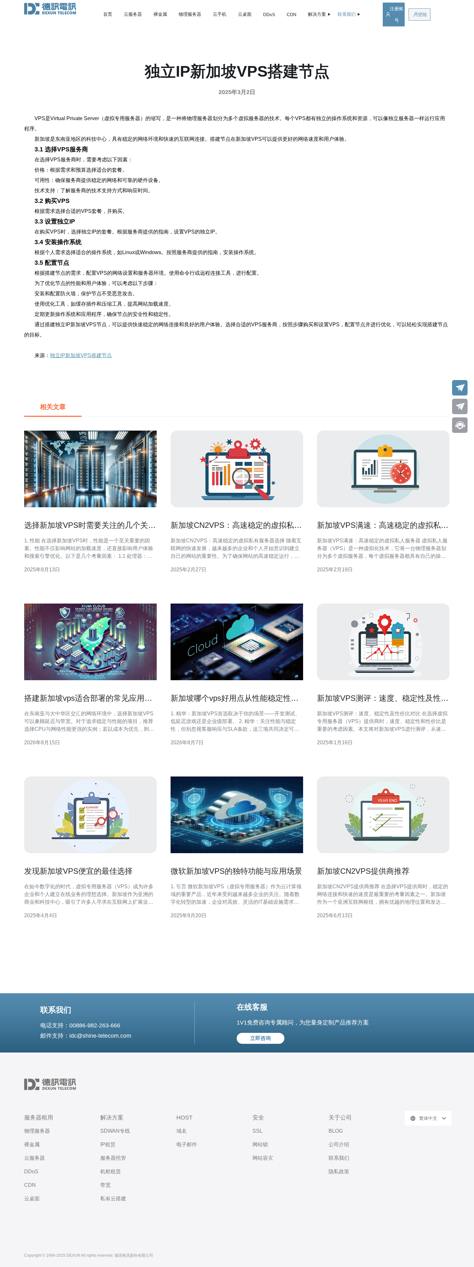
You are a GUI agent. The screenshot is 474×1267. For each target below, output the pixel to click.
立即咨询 (260, 1038)
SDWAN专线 (115, 1131)
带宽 (105, 1185)
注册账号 (396, 14)
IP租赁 (107, 1144)
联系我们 (339, 1158)
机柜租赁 (110, 1171)
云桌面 (245, 14)
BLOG (336, 1131)
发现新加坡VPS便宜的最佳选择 (78, 871)
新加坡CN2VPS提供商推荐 (363, 871)
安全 (258, 1117)
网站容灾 (262, 1158)
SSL (257, 1131)
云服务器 (133, 14)
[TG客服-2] (460, 406)
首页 (107, 14)
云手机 (219, 14)
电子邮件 (186, 1144)
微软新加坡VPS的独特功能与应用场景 (236, 871)
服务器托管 (113, 1158)
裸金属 (160, 14)
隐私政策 (339, 1171)
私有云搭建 (113, 1198)
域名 (181, 1131)
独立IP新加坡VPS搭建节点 (81, 355)
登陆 (422, 14)
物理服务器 (190, 14)
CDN (291, 14)
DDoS (269, 14)
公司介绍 (339, 1144)
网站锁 (260, 1144)
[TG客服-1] (460, 387)
